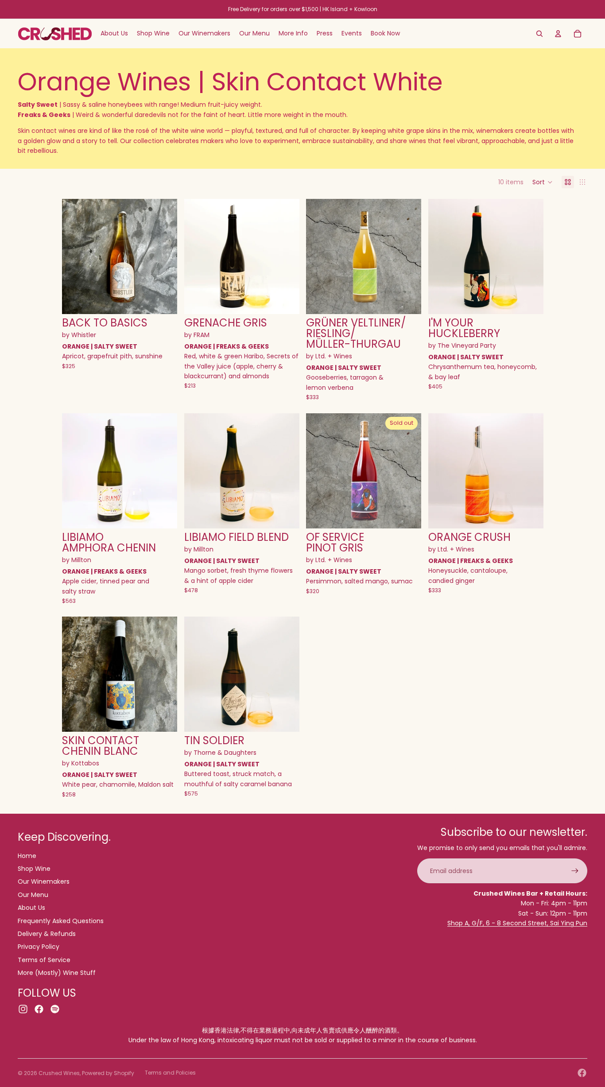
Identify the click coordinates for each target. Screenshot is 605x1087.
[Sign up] (574, 870)
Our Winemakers (44, 881)
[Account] (558, 33)
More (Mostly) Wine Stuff (57, 972)
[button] (542, 182)
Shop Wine (34, 868)
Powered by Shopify (108, 1073)
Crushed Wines (59, 1073)
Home (27, 855)
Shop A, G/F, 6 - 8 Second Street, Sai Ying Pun (517, 923)
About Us (31, 907)
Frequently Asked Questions (61, 920)
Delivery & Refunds (47, 933)
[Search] (539, 33)
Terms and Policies (170, 1072)
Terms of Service (44, 959)
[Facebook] (582, 1073)
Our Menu (33, 894)
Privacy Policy (38, 946)
